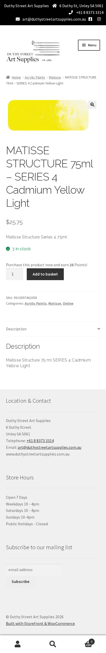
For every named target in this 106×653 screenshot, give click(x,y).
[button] (92, 104)
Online (68, 303)
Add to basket (45, 274)
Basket (82, 639)
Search (52, 644)
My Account (17, 644)
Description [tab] (16, 328)
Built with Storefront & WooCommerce (40, 623)
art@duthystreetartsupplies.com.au (54, 19)
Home (16, 77)
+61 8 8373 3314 (89, 12)
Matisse (55, 77)
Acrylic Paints (35, 77)
